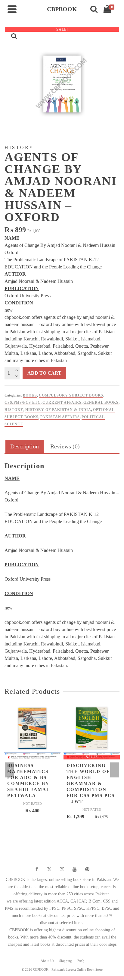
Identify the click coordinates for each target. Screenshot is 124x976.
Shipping (65, 961)
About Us (47, 961)
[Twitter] (49, 869)
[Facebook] (36, 869)
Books (30, 395)
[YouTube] (74, 869)
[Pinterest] (87, 869)
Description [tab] (24, 446)
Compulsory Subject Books (71, 395)
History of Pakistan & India (58, 410)
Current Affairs (62, 402)
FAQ (80, 961)
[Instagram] (62, 869)
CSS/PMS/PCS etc (23, 402)
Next (114, 769)
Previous (9, 769)
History (14, 410)
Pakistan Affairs (60, 417)
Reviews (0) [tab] (65, 446)
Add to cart (44, 373)
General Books (101, 402)
